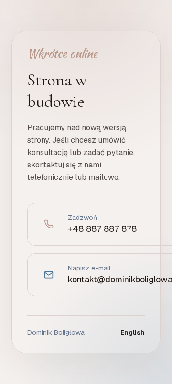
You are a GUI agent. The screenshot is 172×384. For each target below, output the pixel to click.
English (132, 332)
